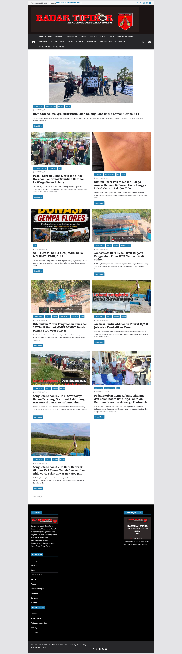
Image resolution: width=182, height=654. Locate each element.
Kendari (34, 579)
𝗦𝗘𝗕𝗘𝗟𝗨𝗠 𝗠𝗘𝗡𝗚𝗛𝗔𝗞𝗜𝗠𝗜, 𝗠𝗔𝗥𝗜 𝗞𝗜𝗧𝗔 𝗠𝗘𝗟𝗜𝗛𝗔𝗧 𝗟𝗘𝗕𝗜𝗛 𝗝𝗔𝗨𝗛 (68, 4)
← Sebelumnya (36, 497)
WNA (82, 316)
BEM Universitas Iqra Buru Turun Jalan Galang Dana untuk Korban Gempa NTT (86, 114)
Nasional (80, 42)
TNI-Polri (34, 565)
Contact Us (35, 632)
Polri (62, 42)
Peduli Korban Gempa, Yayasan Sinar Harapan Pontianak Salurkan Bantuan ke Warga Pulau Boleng (59, 179)
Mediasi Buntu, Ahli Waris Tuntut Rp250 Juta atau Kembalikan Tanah (121, 325)
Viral (123, 174)
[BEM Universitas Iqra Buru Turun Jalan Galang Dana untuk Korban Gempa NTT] (91, 79)
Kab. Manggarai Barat (40, 168)
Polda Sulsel (44, 47)
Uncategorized (106, 42)
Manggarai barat (110, 174)
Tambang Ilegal (125, 245)
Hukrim (83, 37)
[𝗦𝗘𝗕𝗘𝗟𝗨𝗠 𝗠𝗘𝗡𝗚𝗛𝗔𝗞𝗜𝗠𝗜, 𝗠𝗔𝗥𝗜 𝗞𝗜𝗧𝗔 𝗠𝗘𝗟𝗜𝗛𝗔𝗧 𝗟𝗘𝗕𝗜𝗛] (60, 225)
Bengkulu (43, 42)
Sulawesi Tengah (37, 589)
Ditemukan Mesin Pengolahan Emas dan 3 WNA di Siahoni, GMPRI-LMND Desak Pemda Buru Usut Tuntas (60, 327)
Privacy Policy (71, 37)
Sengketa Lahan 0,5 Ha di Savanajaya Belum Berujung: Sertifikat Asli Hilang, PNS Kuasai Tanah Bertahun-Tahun (59, 399)
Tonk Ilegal (75, 316)
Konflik (109, 316)
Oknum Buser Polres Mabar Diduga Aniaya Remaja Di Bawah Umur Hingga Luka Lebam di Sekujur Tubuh (120, 185)
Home (112, 37)
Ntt (60, 168)
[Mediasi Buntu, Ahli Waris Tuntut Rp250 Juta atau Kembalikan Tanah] (121, 296)
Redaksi (54, 42)
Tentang (93, 37)
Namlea (68, 106)
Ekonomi (58, 37)
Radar (46, 110)
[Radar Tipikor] (33, 42)
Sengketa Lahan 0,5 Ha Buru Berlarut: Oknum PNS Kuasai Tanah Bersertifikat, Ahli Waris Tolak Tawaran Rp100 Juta (59, 470)
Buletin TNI (91, 42)
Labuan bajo (52, 168)
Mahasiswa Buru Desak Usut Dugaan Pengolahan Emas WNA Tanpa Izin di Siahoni (119, 256)
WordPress (40, 647)
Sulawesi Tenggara (122, 42)
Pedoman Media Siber (125, 37)
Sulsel (70, 42)
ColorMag (82, 645)
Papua (33, 584)
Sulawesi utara (45, 37)
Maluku (103, 37)
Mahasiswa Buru (51, 106)
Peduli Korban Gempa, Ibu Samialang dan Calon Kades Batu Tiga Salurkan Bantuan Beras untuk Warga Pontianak (120, 399)
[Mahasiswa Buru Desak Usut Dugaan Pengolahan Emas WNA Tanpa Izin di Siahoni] (121, 225)
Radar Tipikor (56, 645)
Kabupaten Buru (38, 106)
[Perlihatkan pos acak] (149, 42)
